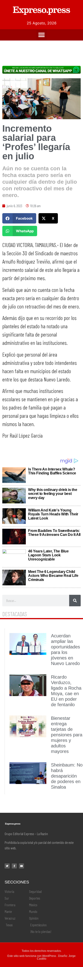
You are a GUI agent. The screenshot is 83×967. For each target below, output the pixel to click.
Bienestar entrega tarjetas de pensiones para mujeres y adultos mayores (66, 735)
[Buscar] (75, 600)
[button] (41, 35)
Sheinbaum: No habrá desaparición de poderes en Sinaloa (67, 776)
